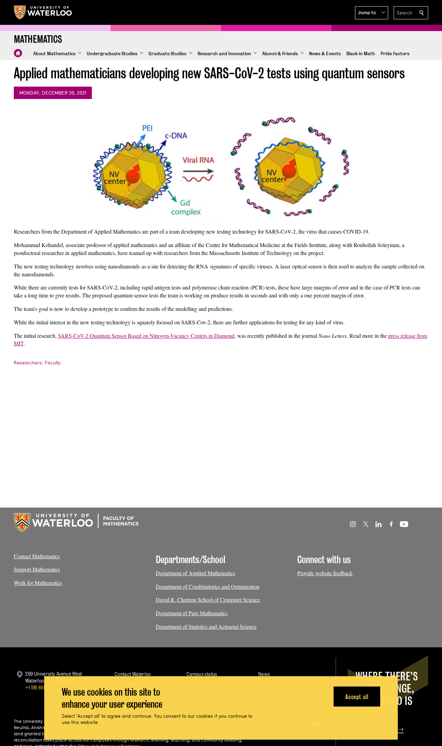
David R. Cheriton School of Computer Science (208, 599)
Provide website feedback (325, 573)
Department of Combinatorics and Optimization (207, 586)
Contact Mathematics (37, 556)
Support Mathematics (37, 569)
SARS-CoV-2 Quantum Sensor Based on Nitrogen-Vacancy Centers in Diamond (146, 335)
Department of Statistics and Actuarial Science (206, 626)
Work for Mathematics (38, 582)
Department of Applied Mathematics (195, 573)
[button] (371, 13)
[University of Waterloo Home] (43, 12)
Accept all (356, 696)
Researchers (28, 362)
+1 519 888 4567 (41, 687)
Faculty (52, 362)
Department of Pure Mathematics (192, 613)
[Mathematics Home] (18, 53)
